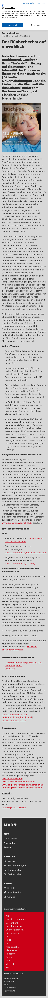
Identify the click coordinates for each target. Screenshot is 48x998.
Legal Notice (41, 3)
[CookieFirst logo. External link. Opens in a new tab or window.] (3, 5)
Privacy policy (28, 3)
